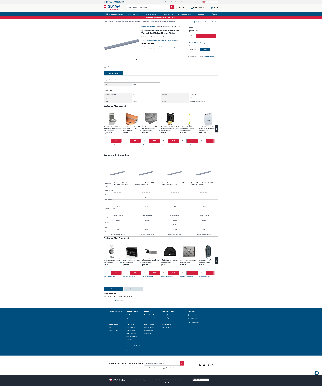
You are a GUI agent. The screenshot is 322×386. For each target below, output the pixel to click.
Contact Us (174, 2)
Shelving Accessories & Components (139, 22)
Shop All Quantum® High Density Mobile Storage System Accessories (159, 40)
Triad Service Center (149, 327)
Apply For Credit (130, 330)
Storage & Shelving (114, 22)
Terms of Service (179, 367)
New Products (165, 321)
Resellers (146, 321)
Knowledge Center (195, 2)
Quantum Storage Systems (148, 26)
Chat (180, 2)
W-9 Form (129, 340)
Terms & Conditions (157, 382)
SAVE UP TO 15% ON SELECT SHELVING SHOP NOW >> (161, 18)
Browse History (164, 2)
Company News (112, 321)
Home (105, 22)
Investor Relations (113, 324)
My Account (129, 318)
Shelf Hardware (155, 22)
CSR (110, 327)
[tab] (113, 73)
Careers (111, 318)
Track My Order (130, 324)
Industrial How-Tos (167, 327)
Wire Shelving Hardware (168, 22)
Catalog (186, 2)
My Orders (129, 321)
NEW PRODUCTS (168, 14)
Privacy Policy (171, 367)
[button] (210, 2)
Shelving (124, 22)
